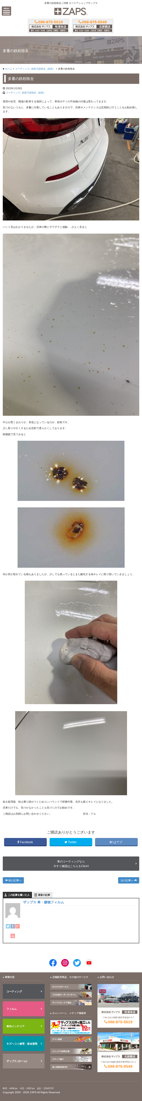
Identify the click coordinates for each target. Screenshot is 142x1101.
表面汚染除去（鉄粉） (43, 69)
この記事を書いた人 (19, 894)
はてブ (118, 842)
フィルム (11, 1008)
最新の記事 (44, 894)
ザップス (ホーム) (16, 1061)
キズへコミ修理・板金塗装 (22, 1043)
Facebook (26, 842)
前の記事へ (14, 880)
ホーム (8, 69)
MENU (6, 8)
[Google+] (17, 926)
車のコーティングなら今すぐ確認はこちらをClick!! (71, 864)
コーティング (22, 69)
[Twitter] (8, 926)
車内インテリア (15, 1026)
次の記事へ (127, 880)
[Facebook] (13, 926)
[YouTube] (13, 936)
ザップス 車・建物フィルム (43, 902)
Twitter (72, 842)
